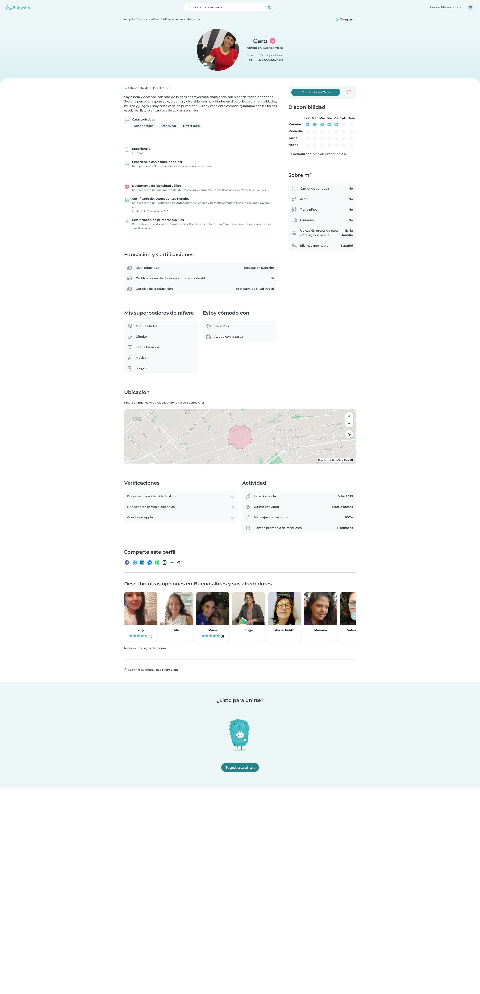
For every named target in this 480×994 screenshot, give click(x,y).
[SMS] (165, 562)
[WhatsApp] (157, 562)
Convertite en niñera (445, 7)
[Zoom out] (349, 424)
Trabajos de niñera (152, 648)
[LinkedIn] (142, 562)
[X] (135, 562)
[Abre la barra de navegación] (470, 7)
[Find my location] (349, 434)
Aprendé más (257, 190)
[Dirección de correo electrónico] (172, 562)
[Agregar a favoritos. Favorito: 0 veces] (348, 92)
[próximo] (354, 616)
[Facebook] (127, 562)
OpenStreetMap (340, 460)
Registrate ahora (240, 767)
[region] (240, 437)
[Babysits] (18, 7)
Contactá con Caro (316, 92)
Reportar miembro (141, 670)
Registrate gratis (167, 669)
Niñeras (130, 648)
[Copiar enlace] (179, 562)
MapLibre (323, 460)
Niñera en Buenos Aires (265, 48)
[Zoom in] (349, 416)
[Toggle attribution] (352, 460)
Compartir (347, 19)
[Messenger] (150, 562)
